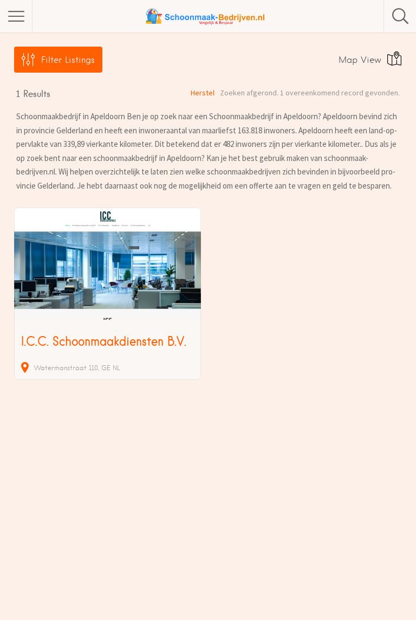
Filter (68, 60)
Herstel (202, 93)
